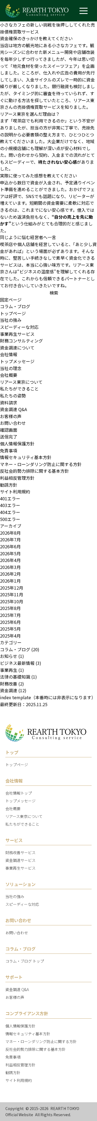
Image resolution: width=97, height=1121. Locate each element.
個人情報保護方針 (17, 443)
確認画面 (8, 430)
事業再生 (8, 670)
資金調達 (8, 690)
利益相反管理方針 (17, 478)
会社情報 (8, 354)
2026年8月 (10, 533)
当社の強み (11, 320)
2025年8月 (10, 608)
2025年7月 (10, 615)
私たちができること (19, 388)
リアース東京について (21, 382)
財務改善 (8, 683)
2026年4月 (10, 560)
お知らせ (8, 656)
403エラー (10, 505)
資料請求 (8, 402)
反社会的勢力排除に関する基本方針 (34, 471)
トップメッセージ (17, 361)
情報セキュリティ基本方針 (25, 457)
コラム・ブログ (15, 306)
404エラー (10, 512)
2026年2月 (10, 574)
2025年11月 (11, 594)
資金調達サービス (20, 860)
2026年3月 (10, 567)
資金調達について (17, 347)
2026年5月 (10, 553)
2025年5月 (10, 628)
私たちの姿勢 (13, 395)
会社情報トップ (18, 793)
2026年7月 (10, 539)
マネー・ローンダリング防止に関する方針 (41, 464)
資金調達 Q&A (13, 409)
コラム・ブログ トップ (24, 961)
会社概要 (8, 375)
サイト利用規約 (15, 491)
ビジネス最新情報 (17, 663)
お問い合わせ (13, 423)
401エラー (10, 498)
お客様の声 (11, 416)
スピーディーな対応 (19, 327)
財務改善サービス (20, 852)
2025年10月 (11, 601)
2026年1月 (10, 581)
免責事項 (8, 450)
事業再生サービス (17, 334)
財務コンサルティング (21, 340)
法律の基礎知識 (15, 676)
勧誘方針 (8, 485)
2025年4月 (10, 635)
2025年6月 (10, 622)
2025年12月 (11, 587)
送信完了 (8, 436)
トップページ (13, 313)
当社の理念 (11, 368)
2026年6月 (10, 546)
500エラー (10, 519)
